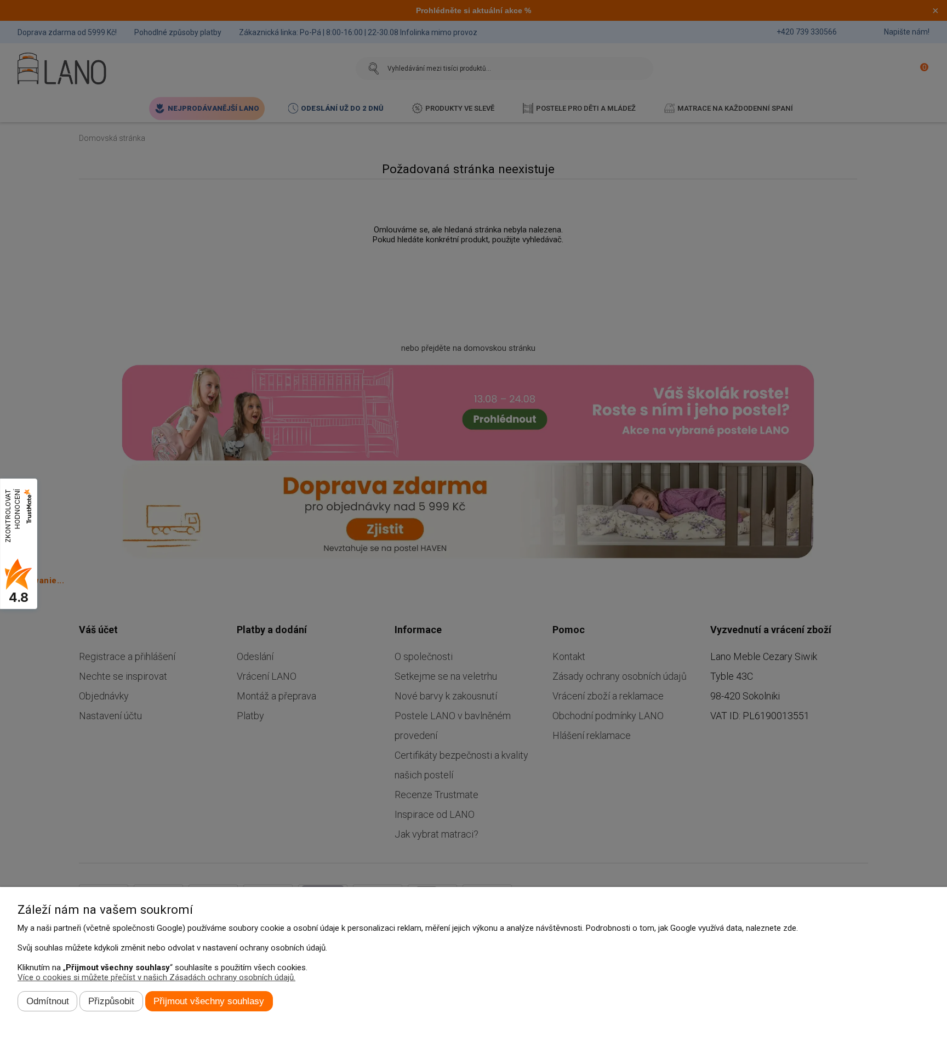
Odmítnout (47, 1000)
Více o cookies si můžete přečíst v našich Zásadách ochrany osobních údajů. (156, 977)
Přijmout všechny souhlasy (208, 1000)
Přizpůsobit (111, 1000)
